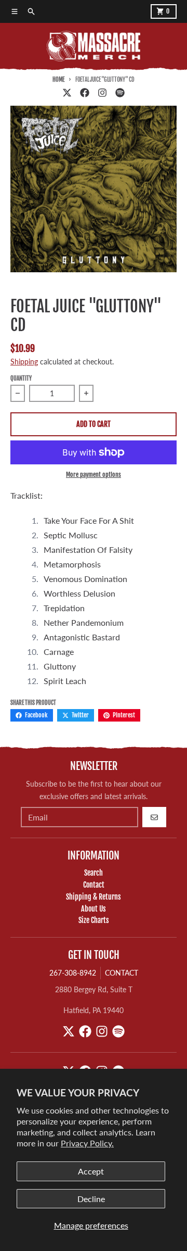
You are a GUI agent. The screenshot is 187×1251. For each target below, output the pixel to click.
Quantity (21, 378)
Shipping (24, 361)
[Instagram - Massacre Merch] (102, 92)
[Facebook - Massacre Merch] (84, 92)
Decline (91, 1199)
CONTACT (121, 972)
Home (58, 79)
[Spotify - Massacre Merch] (120, 92)
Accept (91, 1171)
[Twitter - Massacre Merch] (67, 92)
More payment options (93, 474)
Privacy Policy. (87, 1143)
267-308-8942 (72, 972)
